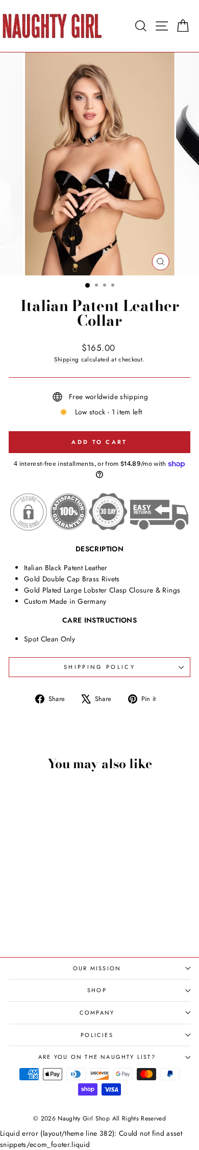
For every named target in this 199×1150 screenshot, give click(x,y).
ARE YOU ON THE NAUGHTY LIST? (97, 1057)
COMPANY (97, 1012)
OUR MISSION (97, 968)
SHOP (97, 990)
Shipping (66, 359)
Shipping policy (99, 667)
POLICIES (97, 1035)
